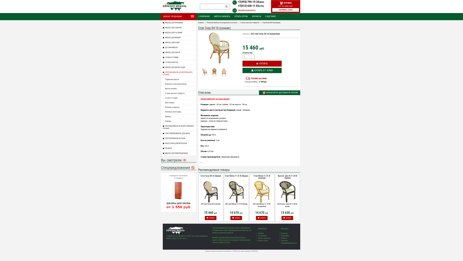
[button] (262, 64)
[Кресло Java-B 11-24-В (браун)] (287, 192)
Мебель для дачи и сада (175, 67)
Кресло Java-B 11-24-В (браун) (287, 177)
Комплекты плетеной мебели (175, 84)
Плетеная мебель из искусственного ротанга (178, 127)
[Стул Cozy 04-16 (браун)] (211, 192)
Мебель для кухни (172, 43)
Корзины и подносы (172, 107)
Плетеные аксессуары (173, 112)
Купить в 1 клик (263, 70)
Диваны (168, 116)
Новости (284, 238)
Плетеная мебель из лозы (175, 138)
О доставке (270, 16)
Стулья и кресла (171, 62)
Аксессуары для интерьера (176, 143)
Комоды (168, 121)
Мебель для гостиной (173, 33)
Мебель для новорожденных (176, 153)
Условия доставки (259, 78)
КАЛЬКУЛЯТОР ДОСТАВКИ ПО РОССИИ (282, 92)
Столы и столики (171, 57)
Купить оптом (241, 16)
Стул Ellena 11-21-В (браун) (236, 176)
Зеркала (168, 148)
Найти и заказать (222, 16)
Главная (201, 23)
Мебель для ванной (172, 38)
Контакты (256, 16)
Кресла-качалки (171, 88)
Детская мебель (171, 47)
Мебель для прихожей (174, 23)
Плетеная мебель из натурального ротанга (177, 73)
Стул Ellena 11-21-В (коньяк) (262, 177)
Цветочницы (169, 103)
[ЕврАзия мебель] (174, 6)
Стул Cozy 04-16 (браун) (211, 176)
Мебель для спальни (173, 28)
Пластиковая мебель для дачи (177, 133)
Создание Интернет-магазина (213, 251)
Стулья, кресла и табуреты (175, 93)
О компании (204, 16)
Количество (247, 53)
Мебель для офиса (172, 52)
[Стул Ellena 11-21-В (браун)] (236, 192)
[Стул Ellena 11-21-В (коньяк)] (262, 192)
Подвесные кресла (172, 79)
